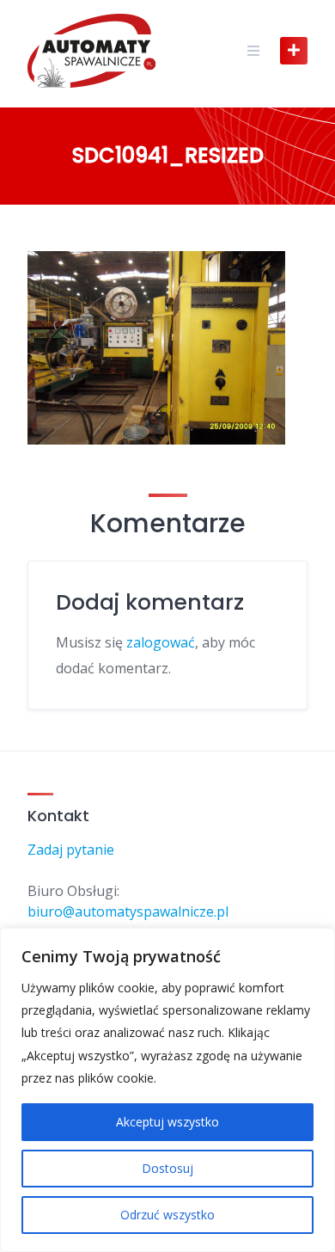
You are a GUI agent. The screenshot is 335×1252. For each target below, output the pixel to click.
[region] (167, 1090)
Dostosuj (167, 1168)
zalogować (160, 642)
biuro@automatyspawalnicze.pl (127, 911)
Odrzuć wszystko (167, 1214)
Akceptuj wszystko (167, 1122)
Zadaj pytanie (70, 849)
